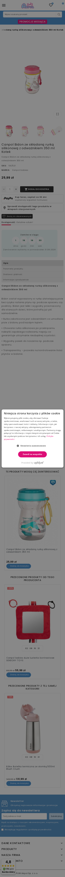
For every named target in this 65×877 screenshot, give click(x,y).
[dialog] (32, 438)
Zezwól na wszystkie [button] (32, 454)
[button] (32, 445)
